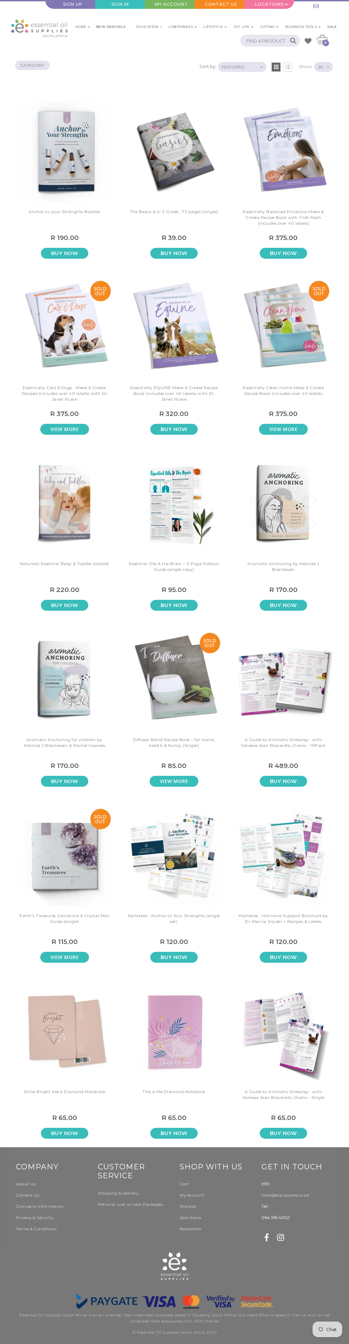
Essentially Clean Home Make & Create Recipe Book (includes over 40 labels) (283, 390)
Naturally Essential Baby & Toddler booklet (64, 563)
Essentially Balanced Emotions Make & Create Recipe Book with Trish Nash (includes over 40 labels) (283, 217)
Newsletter (191, 1228)
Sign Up (72, 4)
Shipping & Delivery (118, 1193)
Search (291, 40)
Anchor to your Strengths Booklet (65, 211)
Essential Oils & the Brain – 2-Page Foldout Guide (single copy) (174, 566)
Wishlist (188, 1206)
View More (64, 429)
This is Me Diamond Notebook (174, 1091)
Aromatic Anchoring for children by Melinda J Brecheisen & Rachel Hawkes (64, 742)
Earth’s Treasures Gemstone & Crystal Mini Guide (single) (64, 918)
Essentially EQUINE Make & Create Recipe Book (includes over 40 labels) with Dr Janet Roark (174, 393)
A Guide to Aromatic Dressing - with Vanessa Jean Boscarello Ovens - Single (283, 1094)
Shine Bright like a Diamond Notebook (64, 1091)
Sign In (120, 4)
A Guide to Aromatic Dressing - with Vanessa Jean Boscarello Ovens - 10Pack (283, 742)
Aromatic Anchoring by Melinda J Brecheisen (283, 566)
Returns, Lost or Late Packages (130, 1204)
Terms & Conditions (36, 1228)
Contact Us (221, 4)
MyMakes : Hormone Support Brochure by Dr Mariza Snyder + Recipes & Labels (283, 918)
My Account (171, 4)
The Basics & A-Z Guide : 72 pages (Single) (174, 211)
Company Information (40, 1206)
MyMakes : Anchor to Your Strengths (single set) (174, 918)
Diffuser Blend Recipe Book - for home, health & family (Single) (174, 742)
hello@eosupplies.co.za (322, 4)
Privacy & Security (35, 1217)
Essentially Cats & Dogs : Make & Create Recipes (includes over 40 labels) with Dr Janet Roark (65, 393)
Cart (184, 1183)
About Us (25, 1183)
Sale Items (190, 1217)
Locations (269, 4)
